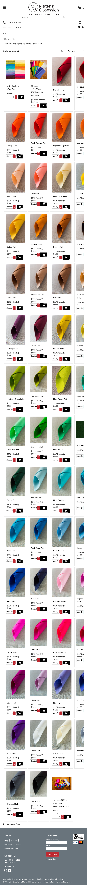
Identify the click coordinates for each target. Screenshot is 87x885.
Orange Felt (12, 146)
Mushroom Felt (37, 295)
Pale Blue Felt (59, 551)
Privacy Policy (48, 882)
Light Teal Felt (59, 500)
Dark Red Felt (59, 90)
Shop (6, 840)
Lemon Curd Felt (60, 196)
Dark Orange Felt (38, 143)
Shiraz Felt (35, 346)
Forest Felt (11, 500)
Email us (12, 862)
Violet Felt (11, 703)
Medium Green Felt (15, 399)
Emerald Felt (58, 449)
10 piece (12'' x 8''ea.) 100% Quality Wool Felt (61, 803)
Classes (14, 840)
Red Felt (81, 87)
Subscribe (52, 854)
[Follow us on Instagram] (6, 870)
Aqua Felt (11, 551)
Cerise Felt (35, 649)
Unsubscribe (51, 859)
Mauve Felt (36, 700)
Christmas (81, 446)
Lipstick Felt (12, 652)
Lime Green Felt (60, 399)
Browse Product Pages (12, 824)
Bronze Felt (58, 247)
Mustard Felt (59, 348)
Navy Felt (35, 598)
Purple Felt (11, 753)
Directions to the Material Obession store (25, 882)
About (18, 844)
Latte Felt (57, 297)
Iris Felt (80, 700)
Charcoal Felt (13, 804)
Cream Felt (58, 753)
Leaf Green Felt (37, 396)
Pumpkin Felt (36, 244)
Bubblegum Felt (60, 652)
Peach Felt (11, 196)
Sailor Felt (11, 601)
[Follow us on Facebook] (10, 870)
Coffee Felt (12, 297)
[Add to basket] (21, 97)
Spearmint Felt (13, 449)
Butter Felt (11, 247)
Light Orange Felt (61, 146)
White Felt (35, 751)
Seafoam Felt (36, 497)
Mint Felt (81, 396)
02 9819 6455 (14, 22)
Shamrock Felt (37, 447)
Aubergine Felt (13, 348)
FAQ (5, 882)
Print (82, 27)
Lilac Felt (57, 703)
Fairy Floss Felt (60, 601)
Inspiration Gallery (11, 848)
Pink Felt (35, 194)
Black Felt (35, 801)
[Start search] (64, 17)
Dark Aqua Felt (37, 548)
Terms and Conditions (64, 882)
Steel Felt (81, 751)
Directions (8, 844)
